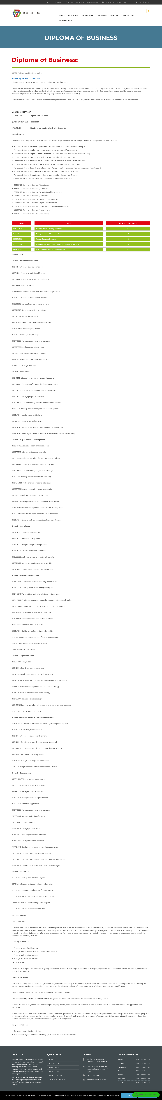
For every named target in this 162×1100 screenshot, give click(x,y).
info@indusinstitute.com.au (97, 1080)
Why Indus (73, 15)
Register (147, 2)
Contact (115, 15)
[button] (146, 1094)
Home (62, 15)
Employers (128, 15)
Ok (129, 1096)
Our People (87, 15)
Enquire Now (65, 20)
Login (140, 2)
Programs (102, 15)
